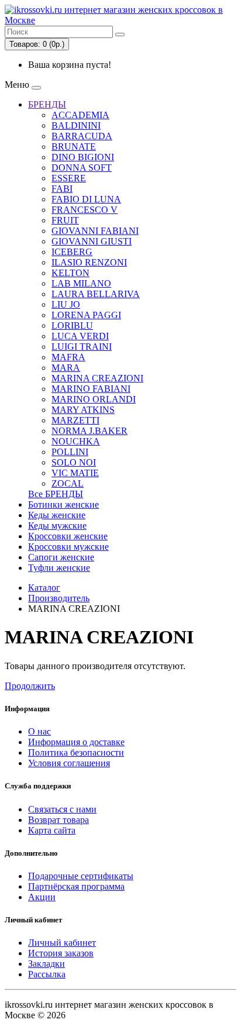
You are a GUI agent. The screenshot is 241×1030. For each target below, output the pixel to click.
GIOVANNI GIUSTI (91, 241)
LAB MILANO (81, 283)
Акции (42, 897)
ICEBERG (71, 252)
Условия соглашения (69, 763)
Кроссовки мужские (68, 547)
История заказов (61, 953)
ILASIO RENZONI (89, 262)
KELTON (70, 273)
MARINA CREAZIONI (97, 378)
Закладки (46, 964)
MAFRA (68, 357)
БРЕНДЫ (47, 104)
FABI (62, 189)
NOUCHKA (75, 441)
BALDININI (76, 125)
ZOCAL (67, 483)
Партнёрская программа (76, 886)
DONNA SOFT (81, 168)
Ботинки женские (63, 504)
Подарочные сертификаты (80, 876)
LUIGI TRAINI (81, 347)
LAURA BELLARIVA (95, 294)
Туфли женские (59, 568)
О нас (39, 731)
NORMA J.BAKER (89, 431)
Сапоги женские (61, 557)
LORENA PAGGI (86, 315)
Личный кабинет (62, 943)
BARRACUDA (81, 136)
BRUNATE (73, 146)
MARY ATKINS (83, 410)
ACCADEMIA (80, 115)
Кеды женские (56, 515)
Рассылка (47, 974)
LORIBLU (72, 325)
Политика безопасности (76, 752)
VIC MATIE (75, 473)
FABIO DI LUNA (86, 199)
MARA (65, 368)
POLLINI (69, 452)
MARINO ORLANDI (93, 399)
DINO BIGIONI (82, 157)
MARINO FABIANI (90, 389)
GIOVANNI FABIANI (95, 231)
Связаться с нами (62, 809)
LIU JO (65, 304)
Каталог (44, 587)
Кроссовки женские (68, 536)
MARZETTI (75, 420)
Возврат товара (58, 820)
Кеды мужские (57, 525)
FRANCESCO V (84, 210)
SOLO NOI (73, 462)
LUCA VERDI (80, 336)
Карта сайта (51, 830)
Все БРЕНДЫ (55, 494)
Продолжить (30, 686)
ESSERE (68, 178)
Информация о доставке (76, 742)
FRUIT (65, 220)
